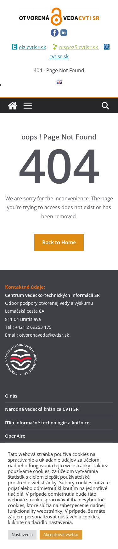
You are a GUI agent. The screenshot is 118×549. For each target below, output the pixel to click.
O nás (11, 396)
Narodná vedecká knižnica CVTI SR (42, 409)
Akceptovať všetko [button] (60, 534)
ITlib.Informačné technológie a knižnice (47, 423)
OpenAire (15, 436)
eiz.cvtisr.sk (32, 47)
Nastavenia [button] (22, 534)
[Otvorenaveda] (12, 105)
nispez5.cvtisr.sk (79, 47)
